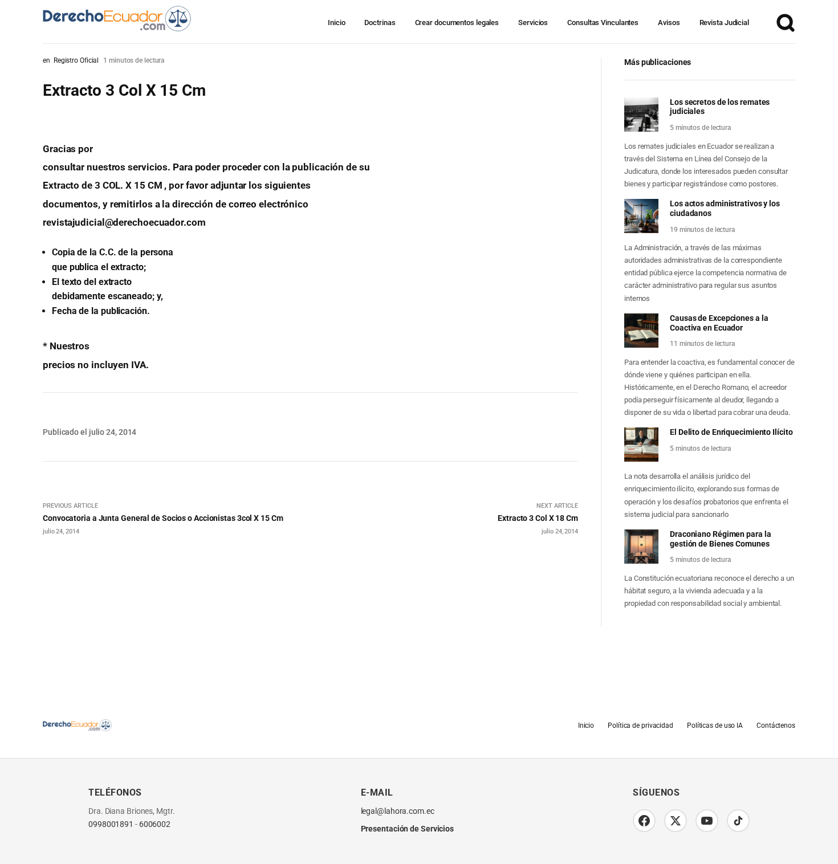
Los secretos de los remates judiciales (720, 106)
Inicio (336, 22)
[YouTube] (706, 820)
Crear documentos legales (457, 22)
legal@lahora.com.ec (397, 811)
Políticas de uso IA (715, 725)
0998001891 (110, 824)
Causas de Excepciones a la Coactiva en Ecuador (719, 322)
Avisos (669, 22)
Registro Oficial (76, 60)
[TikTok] (738, 820)
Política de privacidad (640, 725)
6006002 (154, 824)
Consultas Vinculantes (602, 22)
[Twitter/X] (675, 820)
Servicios (533, 22)
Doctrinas (379, 22)
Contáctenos (775, 725)
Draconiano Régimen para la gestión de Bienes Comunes (720, 538)
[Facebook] (644, 820)
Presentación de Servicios (407, 828)
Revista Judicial (724, 22)
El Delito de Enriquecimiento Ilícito (731, 432)
